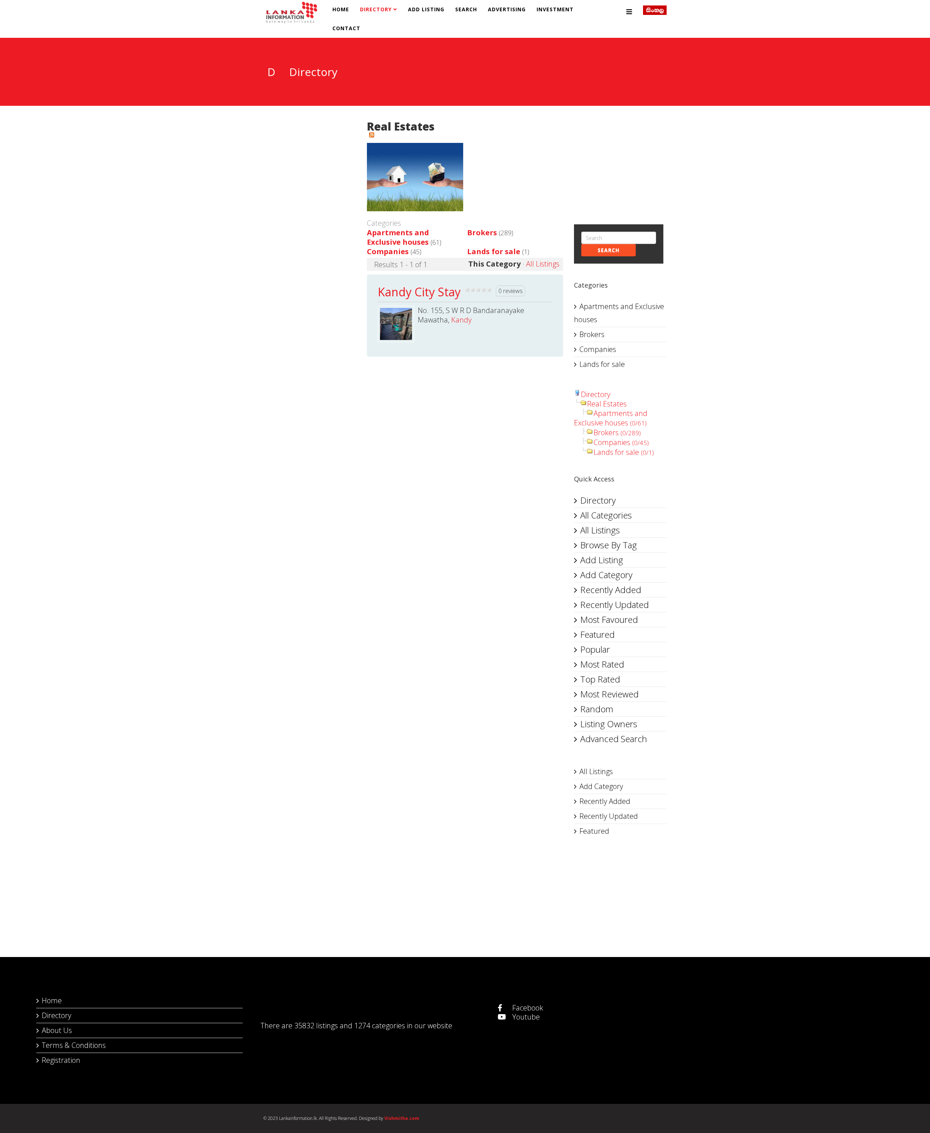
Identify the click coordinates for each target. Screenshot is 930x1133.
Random (596, 709)
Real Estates (607, 404)
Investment (555, 9)
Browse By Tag (608, 545)
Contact (346, 28)
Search (466, 9)
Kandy (461, 320)
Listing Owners (608, 724)
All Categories (606, 515)
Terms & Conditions (74, 1045)
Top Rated (600, 679)
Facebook (526, 1008)
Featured (597, 634)
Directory (376, 9)
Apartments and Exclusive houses (398, 237)
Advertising (507, 9)
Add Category (606, 575)
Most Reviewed (609, 694)
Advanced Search (613, 739)
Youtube (525, 1017)
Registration (61, 1060)
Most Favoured (609, 619)
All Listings (542, 264)
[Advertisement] (620, 158)
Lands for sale (493, 251)
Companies (388, 251)
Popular (595, 649)
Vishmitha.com (401, 1118)
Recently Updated (614, 604)
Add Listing (426, 9)
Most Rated (602, 664)
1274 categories (379, 1025)
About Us (57, 1030)
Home (340, 9)
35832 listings (316, 1025)
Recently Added (610, 590)
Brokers (482, 232)
